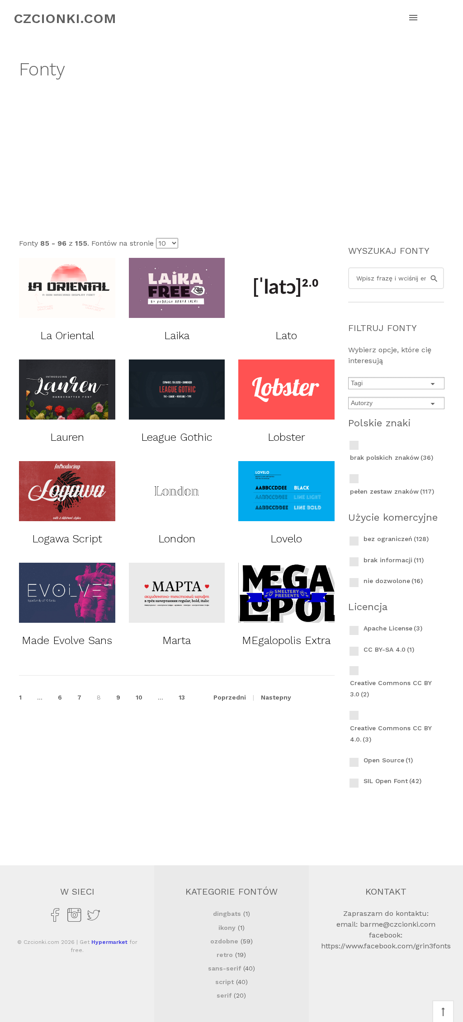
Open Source (388, 760)
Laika (176, 335)
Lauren (67, 437)
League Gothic (177, 437)
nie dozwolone (393, 580)
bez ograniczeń (396, 538)
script (224, 981)
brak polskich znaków (391, 457)
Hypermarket (109, 942)
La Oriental (67, 335)
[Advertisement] (231, 157)
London (176, 538)
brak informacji (394, 560)
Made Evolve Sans (67, 640)
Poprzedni (229, 697)
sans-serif (224, 968)
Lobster (286, 437)
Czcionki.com (65, 18)
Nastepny (276, 697)
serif (224, 995)
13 (182, 697)
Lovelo (286, 538)
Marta (176, 640)
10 (139, 697)
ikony (227, 927)
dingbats (227, 913)
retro (225, 954)
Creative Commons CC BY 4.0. (390, 733)
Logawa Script (67, 538)
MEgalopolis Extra (286, 640)
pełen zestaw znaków (392, 491)
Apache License (393, 628)
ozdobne (224, 941)
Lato (286, 335)
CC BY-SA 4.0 (389, 649)
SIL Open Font (392, 780)
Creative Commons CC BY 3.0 (390, 688)
